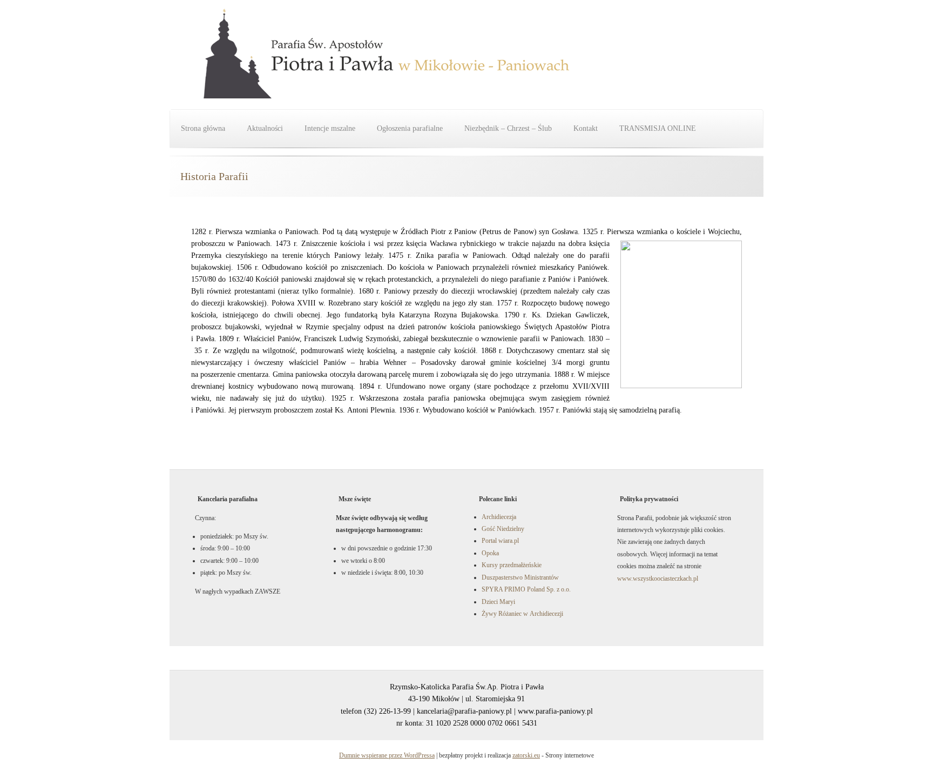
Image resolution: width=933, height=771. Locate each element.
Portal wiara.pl (500, 540)
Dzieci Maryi (498, 602)
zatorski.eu (526, 755)
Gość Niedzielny (503, 529)
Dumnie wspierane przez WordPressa (387, 755)
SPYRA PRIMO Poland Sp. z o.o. (526, 589)
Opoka (490, 553)
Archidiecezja (499, 517)
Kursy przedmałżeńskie (512, 565)
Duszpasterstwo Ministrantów (520, 577)
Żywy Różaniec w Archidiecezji (522, 613)
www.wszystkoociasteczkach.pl (657, 578)
